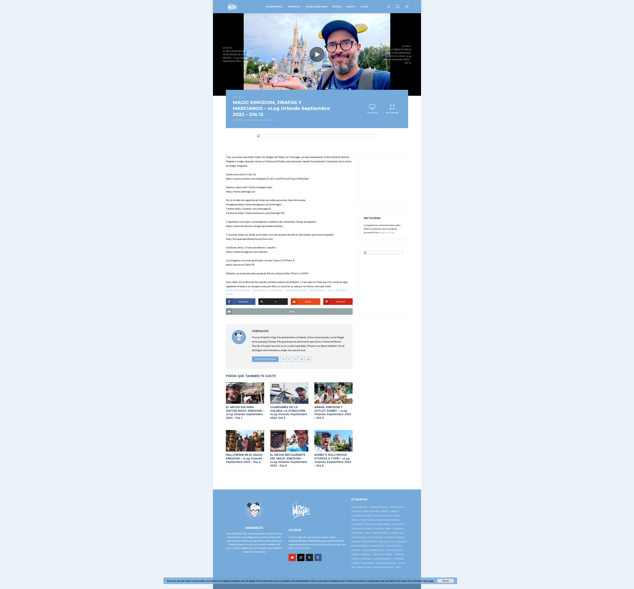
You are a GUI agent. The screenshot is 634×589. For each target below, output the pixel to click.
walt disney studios (361, 567)
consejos (356, 511)
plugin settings (387, 232)
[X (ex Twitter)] (309, 557)
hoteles (379, 528)
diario (385, 511)
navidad (390, 537)
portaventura (369, 541)
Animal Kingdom (378, 507)
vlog (330, 290)
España (337, 6)
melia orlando (359, 537)
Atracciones (396, 507)
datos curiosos (372, 511)
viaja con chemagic (386, 563)
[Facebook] (318, 557)
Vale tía (445, 580)
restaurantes (377, 546)
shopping (366, 554)
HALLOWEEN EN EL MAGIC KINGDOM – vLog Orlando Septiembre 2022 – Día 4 (244, 458)
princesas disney (359, 546)
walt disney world (383, 567)
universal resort (382, 558)
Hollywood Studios (296, 290)
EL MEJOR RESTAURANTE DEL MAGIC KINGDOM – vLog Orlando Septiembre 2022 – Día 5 (288, 460)
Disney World (259, 290)
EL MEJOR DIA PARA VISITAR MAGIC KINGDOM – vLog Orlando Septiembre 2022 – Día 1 (245, 412)
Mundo (351, 6)
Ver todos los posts (265, 359)
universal (366, 558)
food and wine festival (378, 524)
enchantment (275, 290)
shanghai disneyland (373, 550)
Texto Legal (428, 581)
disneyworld (368, 520)
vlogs (364, 6)
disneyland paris (383, 515)
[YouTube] (292, 557)
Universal (294, 6)
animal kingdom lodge (238, 290)
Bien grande (392, 112)
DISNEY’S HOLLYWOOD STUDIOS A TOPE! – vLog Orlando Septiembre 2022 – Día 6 (332, 460)
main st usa (397, 533)
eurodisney (357, 524)
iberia (388, 528)
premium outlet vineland (392, 541)
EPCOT (396, 520)
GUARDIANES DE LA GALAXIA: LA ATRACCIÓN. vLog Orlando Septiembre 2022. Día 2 (288, 412)
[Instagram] (300, 557)
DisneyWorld (274, 6)
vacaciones (368, 563)
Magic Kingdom (317, 290)
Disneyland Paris (317, 6)
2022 (235, 97)
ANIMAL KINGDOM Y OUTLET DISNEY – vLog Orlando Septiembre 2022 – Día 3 (332, 412)
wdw (398, 567)
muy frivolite (376, 537)
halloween (398, 524)
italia (368, 533)
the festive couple (382, 554)
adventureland (359, 507)
